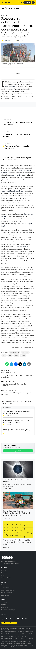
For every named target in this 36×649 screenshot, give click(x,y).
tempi (16, 355)
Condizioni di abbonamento (8, 631)
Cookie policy (9, 634)
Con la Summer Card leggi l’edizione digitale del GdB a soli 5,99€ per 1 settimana (16, 513)
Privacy (3, 634)
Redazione (4, 607)
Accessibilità (17, 634)
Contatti (3, 604)
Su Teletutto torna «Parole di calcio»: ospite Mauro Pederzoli (16, 421)
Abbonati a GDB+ (8, 623)
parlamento (25, 352)
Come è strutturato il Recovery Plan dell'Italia (16, 135)
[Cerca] (19, 2)
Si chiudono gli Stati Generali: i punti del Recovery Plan (17, 159)
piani (10, 355)
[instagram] (6, 618)
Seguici (19, 450)
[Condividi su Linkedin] (24, 364)
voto (4, 355)
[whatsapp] (14, 618)
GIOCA (5, 547)
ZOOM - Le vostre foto (8, 590)
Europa (23, 355)
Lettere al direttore (6, 592)
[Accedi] (33, 2)
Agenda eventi (5, 587)
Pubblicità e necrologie (8, 609)
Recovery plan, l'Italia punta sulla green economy (16, 147)
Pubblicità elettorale (27, 634)
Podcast (3, 585)
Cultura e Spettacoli (7, 578)
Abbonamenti (5, 595)
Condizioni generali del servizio (25, 631)
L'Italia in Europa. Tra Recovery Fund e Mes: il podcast (17, 124)
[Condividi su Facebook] (16, 364)
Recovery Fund (14, 352)
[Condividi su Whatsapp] (7, 364)
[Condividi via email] (29, 364)
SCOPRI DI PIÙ (7, 489)
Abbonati (27, 2)
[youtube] (18, 618)
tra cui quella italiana (22, 246)
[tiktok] (22, 618)
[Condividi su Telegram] (11, 364)
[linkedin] (25, 618)
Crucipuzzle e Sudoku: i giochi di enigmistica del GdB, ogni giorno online (17, 542)
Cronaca (3, 570)
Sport (3, 575)
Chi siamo (4, 602)
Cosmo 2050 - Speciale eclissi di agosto (16, 481)
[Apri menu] (2, 2)
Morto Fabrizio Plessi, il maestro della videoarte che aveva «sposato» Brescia (17, 430)
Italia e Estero (5, 15)
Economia (4, 573)
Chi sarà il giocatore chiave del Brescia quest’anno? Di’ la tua (16, 412)
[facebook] (2, 618)
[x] (10, 618)
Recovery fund (10, 87)
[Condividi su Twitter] (20, 364)
